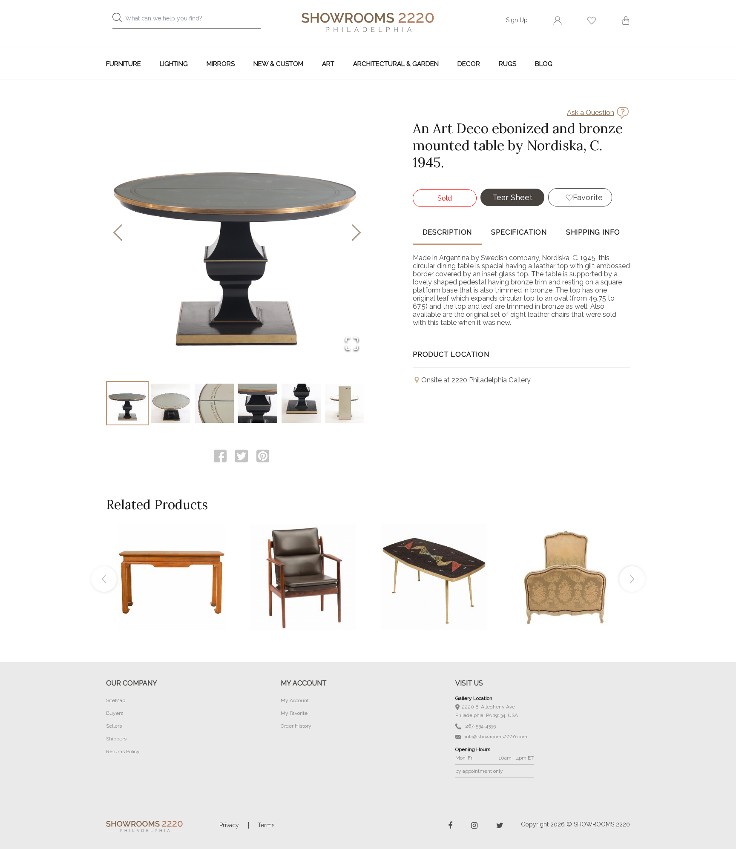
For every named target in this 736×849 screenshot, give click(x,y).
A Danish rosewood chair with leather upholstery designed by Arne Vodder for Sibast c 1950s (303, 558)
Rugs (507, 64)
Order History (296, 726)
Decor (468, 64)
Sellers (114, 726)
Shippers (116, 739)
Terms (266, 825)
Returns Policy (123, 751)
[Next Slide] (356, 233)
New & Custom (278, 64)
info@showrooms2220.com (495, 737)
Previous (104, 579)
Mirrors (221, 64)
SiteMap (115, 700)
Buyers (114, 713)
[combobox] (193, 21)
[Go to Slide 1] (127, 403)
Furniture (123, 64)
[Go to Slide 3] (214, 403)
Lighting (174, 64)
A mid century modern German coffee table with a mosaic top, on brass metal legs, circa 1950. (434, 558)
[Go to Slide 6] (344, 403)
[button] (237, 233)
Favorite (588, 197)
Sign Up (517, 20)
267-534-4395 (480, 726)
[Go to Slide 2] (171, 403)
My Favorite (294, 713)
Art (328, 64)
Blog (543, 64)
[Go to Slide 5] (301, 403)
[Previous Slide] (117, 233)
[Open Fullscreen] (352, 344)
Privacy (229, 825)
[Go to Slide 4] (257, 403)
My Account (295, 700)
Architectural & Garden (396, 64)
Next (632, 579)
